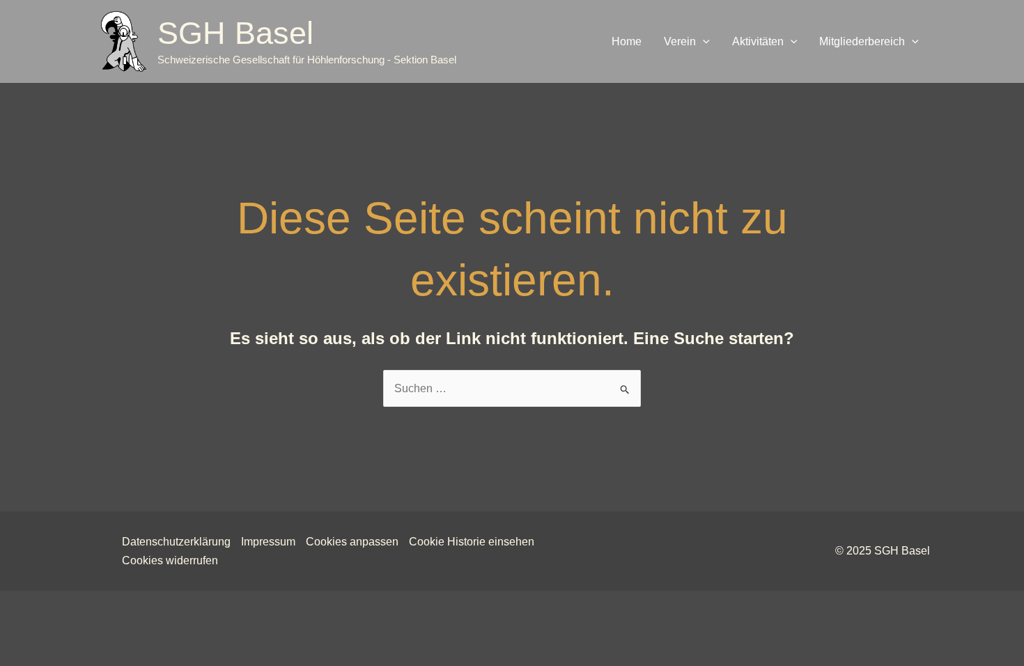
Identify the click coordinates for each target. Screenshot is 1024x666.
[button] (703, 41)
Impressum (268, 542)
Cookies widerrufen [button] (170, 560)
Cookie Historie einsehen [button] (471, 542)
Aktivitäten (758, 41)
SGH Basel (235, 33)
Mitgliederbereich (862, 41)
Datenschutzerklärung (176, 542)
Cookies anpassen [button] (352, 542)
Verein (680, 41)
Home (627, 41)
